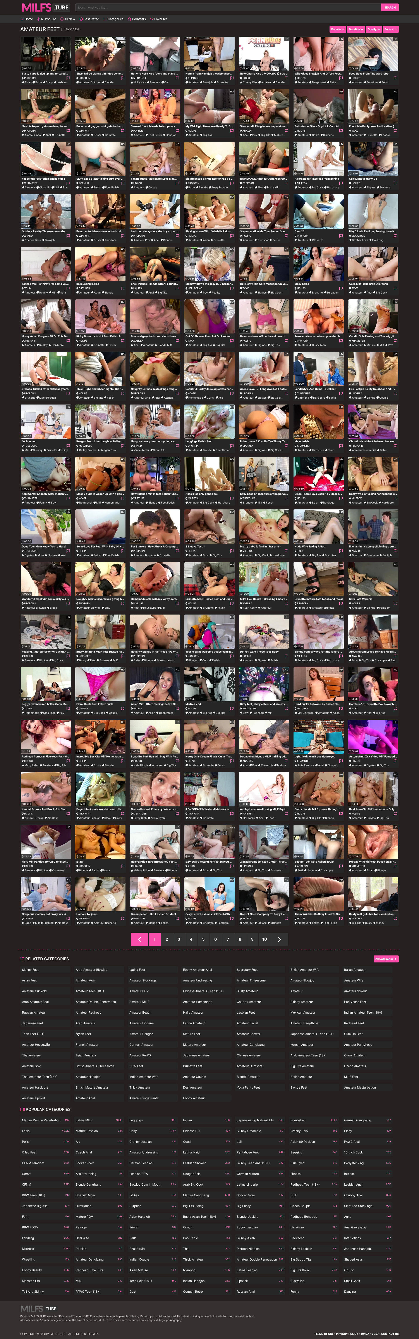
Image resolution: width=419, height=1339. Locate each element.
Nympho (206, 1270)
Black (53, 607)
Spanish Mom (99, 1195)
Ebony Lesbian (260, 1227)
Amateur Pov (142, 240)
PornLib (138, 130)
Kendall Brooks (34, 818)
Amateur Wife (353, 980)
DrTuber (84, 288)
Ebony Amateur (194, 1098)
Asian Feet (29, 980)
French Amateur (87, 1044)
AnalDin (247, 130)
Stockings (49, 712)
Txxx (355, 130)
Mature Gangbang (206, 1195)
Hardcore (333, 187)
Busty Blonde (219, 187)
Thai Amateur (31, 1055)
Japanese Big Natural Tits (260, 1120)
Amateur (155, 82)
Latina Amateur (194, 1023)
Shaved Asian (367, 1259)
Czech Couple (313, 1206)
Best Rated (91, 19)
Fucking (48, 922)
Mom (41, 555)
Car (166, 82)
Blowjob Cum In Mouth (152, 1184)
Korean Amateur (301, 1044)
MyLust (138, 603)
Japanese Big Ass (45, 1206)
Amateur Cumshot (249, 1066)
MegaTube (140, 78)
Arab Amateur (85, 1023)
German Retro (206, 1291)
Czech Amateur (355, 1066)
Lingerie (312, 870)
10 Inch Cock (367, 1152)
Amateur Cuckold (34, 991)
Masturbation (47, 397)
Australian (313, 1281)
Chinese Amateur (249, 1055)
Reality (43, 292)
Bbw (260, 187)
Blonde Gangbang (99, 1184)
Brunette (222, 82)
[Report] (68, 78)
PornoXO (84, 656)
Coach (206, 1227)
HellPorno (195, 288)
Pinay (367, 1131)
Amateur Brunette (145, 555)
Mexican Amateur (302, 1012)
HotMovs (139, 918)
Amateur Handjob (88, 1076)
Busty (49, 82)
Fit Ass (152, 1195)
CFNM (45, 1184)
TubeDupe (303, 393)
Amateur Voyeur (355, 991)
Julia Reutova (305, 765)
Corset (45, 1174)
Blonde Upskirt (260, 1216)
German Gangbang (367, 1120)
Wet (63, 555)
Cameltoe (58, 870)
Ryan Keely (250, 607)
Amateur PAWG (140, 1055)
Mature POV (99, 1216)
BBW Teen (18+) (45, 1195)
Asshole (168, 397)
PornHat (248, 813)
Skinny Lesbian (313, 1248)
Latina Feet (137, 969)
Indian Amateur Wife (143, 1076)
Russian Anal (260, 1291)
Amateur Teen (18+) (90, 991)
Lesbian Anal (367, 1184)
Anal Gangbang (367, 1227)
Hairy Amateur (193, 1012)
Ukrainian (313, 1227)
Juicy (64, 450)
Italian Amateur (355, 969)
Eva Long (377, 240)
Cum (205, 660)
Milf (56, 187)
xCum (27, 288)
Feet (136, 607)
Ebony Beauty (45, 1270)
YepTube (193, 78)
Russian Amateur (34, 1012)
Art (99, 1141)
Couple (152, 187)
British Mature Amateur (92, 1087)
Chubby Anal (367, 1195)
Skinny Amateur (301, 1002)
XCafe (192, 393)
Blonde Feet (298, 1087)
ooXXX (246, 78)
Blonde (109, 82)
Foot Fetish (155, 135)
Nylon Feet (83, 1034)
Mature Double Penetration (45, 1120)
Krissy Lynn (158, 818)
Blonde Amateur (248, 1076)
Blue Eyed (313, 1163)
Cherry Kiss (250, 82)
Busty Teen (319, 345)
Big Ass (207, 135)
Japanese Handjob (367, 1248)
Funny (43, 502)
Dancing (367, 1291)
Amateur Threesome (251, 980)
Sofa (63, 292)
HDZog (137, 183)
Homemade (195, 397)
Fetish (333, 82)
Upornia (247, 393)
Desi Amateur (192, 1087)
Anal (48, 135)
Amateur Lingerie (141, 1023)
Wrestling (45, 1259)
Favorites (160, 19)
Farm (45, 1216)
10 (264, 939)
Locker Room (99, 1163)
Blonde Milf (165, 345)
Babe (38, 82)
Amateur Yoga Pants (143, 1098)
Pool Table (206, 1238)
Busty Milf (273, 187)
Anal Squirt (152, 1248)
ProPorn (30, 78)
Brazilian (330, 555)
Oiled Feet (45, 1152)
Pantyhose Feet (355, 1002)
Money (380, 922)
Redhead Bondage (313, 1216)
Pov (254, 135)
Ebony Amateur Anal (197, 969)
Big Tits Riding (206, 1206)
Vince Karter (141, 450)
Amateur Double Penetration (96, 1002)
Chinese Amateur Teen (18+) (203, 991)
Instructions (367, 1238)
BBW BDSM (45, 1227)
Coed (206, 1141)
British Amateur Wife (304, 969)
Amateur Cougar (141, 1034)
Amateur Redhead (88, 1012)
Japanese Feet (32, 1023)
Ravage (99, 1227)
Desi (152, 1291)
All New (69, 19)
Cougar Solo (206, 1174)
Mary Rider (32, 765)
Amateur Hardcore (35, 1087)
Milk (99, 1281)
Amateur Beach (140, 1012)
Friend (152, 1227)
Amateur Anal (33, 135)
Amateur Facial (247, 1023)
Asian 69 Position (313, 1141)
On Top (367, 1270)
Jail (260, 1141)
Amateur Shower (248, 1034)
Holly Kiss (140, 82)
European (332, 292)
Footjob (386, 135)
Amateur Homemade (197, 1002)
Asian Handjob (152, 1216)
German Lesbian (152, 1163)
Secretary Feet (247, 969)
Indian (206, 1120)
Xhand (28, 235)
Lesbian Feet (246, 1012)
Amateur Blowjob (35, 607)
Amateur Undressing (197, 980)
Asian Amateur (86, 1055)
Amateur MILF (139, 1002)
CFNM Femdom (45, 1163)
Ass (220, 397)
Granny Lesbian (152, 1141)
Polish (45, 1141)
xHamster (31, 183)
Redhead (258, 712)
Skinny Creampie (260, 1131)
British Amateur (301, 1076)
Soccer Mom (260, 1195)
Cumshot (263, 240)
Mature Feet (191, 1034)
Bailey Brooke (87, 450)
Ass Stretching (99, 1174)
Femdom (372, 82)
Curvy (211, 397)
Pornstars (138, 19)
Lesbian (62, 82)
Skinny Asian (260, 1238)
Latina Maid (206, 1152)
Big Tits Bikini (313, 1270)
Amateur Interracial (364, 450)
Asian (28, 82)
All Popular (48, 19)
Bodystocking (367, 1163)
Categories (115, 19)
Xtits (191, 866)
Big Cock (317, 187)
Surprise (152, 1206)
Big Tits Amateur (302, 1066)
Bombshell (85, 502)
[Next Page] (279, 939)
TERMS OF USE (323, 1334)
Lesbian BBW (152, 1174)
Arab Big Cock (206, 1184)
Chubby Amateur (249, 1002)
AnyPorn (30, 340)
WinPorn (84, 130)
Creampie (372, 555)
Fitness (313, 1174)
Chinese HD (206, 1131)
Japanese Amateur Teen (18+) (312, 1034)
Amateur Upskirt (33, 1098)
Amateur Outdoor (90, 82)
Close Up (44, 187)
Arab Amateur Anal (35, 1002)
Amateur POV (139, 991)
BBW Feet (136, 1066)
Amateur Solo (31, 1066)
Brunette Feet (192, 1066)
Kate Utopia (141, 765)
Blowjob (208, 82)
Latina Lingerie (260, 1184)
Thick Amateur (139, 1087)
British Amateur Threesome (95, 1066)
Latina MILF (99, 1120)
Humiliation (99, 1206)
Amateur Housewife (36, 1044)
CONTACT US (390, 1334)
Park (152, 1238)
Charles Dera (33, 240)
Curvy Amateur (355, 1055)
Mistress (45, 1248)
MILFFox (302, 183)
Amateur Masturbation (360, 1087)
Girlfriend (303, 397)
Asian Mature (152, 1270)
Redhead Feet (354, 1023)
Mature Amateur (194, 1044)
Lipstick (260, 1281)
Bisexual (357, 555)
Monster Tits (45, 1281)
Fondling (45, 1238)
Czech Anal (99, 1152)
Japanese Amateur (196, 1055)
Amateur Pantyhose (358, 1044)
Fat (393, 660)
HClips (301, 78)
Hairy (118, 818)
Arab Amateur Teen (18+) (308, 1055)
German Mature (260, 1174)
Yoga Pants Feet (248, 1087)
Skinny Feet (30, 969)
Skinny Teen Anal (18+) (260, 1163)
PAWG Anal (367, 1141)
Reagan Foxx (108, 450)
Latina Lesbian (260, 1270)
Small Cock (367, 1281)
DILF (313, 1195)
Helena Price (142, 870)
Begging (313, 1152)
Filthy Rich (140, 818)
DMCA (365, 1334)
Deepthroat (319, 82)
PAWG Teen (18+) (99, 1291)
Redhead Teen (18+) (313, 1184)
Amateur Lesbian (89, 818)
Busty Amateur (247, 991)
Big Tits (265, 135)
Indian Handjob (206, 1281)
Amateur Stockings (142, 980)
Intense (367, 1174)
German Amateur (141, 1044)
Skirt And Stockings (367, 1206)
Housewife (149, 607)
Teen (331, 450)
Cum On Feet (353, 1034)
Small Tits (159, 450)
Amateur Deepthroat (304, 1023)
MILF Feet (351, 1076)
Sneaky (38, 450)
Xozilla (138, 340)
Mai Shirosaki (305, 712)
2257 (375, 1334)
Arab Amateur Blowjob (91, 969)
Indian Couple (152, 1259)
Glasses (104, 660)
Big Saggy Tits (313, 1259)
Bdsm (97, 135)
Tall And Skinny (45, 1291)
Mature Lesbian (99, 1131)
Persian (99, 1248)
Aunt (367, 1216)
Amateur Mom (86, 980)
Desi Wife (99, 1238)
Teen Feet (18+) (33, 1034)
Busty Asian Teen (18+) (206, 1216)
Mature (278, 135)
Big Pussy (260, 1206)
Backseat (313, 1238)
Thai (206, 1248)
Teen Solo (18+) (152, 1281)
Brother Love (360, 240)
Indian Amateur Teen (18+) (363, 1012)
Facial (333, 397)
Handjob (171, 135)
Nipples (52, 555)
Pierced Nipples (260, 1248)
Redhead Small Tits (99, 1270)
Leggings (152, 1120)
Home (28, 19)
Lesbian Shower (206, 1163)
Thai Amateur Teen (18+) (39, 1076)
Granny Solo (313, 1131)
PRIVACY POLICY (347, 1334)
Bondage (328, 502)
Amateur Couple (194, 1076)
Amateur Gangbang (251, 1044)
